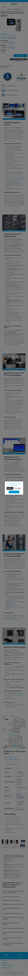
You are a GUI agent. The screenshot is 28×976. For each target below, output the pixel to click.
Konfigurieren (10, 488)
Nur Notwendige (18, 488)
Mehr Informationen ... (14, 485)
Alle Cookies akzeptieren (14, 491)
